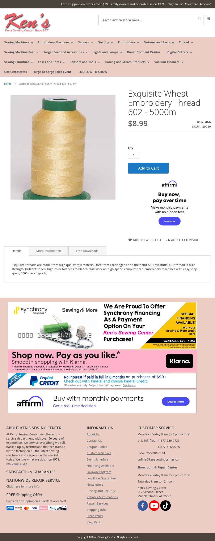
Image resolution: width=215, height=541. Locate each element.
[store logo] (27, 22)
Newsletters (95, 485)
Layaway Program (99, 472)
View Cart (93, 522)
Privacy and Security (101, 491)
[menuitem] (17, 42)
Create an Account (198, 4)
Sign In (173, 4)
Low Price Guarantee (101, 478)
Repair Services (97, 503)
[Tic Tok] (165, 510)
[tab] (16, 251)
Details (16, 251)
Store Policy (95, 516)
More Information (48, 251)
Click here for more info (22, 486)
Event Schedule (97, 459)
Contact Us (94, 440)
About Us (93, 434)
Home (7, 83)
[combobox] (150, 20)
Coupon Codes (97, 447)
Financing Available (100, 466)
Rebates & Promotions (102, 497)
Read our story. (17, 464)
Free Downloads (87, 251)
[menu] (107, 57)
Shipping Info (96, 510)
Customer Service (99, 453)
